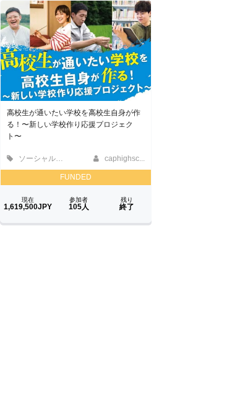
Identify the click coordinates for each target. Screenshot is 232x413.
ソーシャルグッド (47, 158)
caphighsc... (124, 158)
